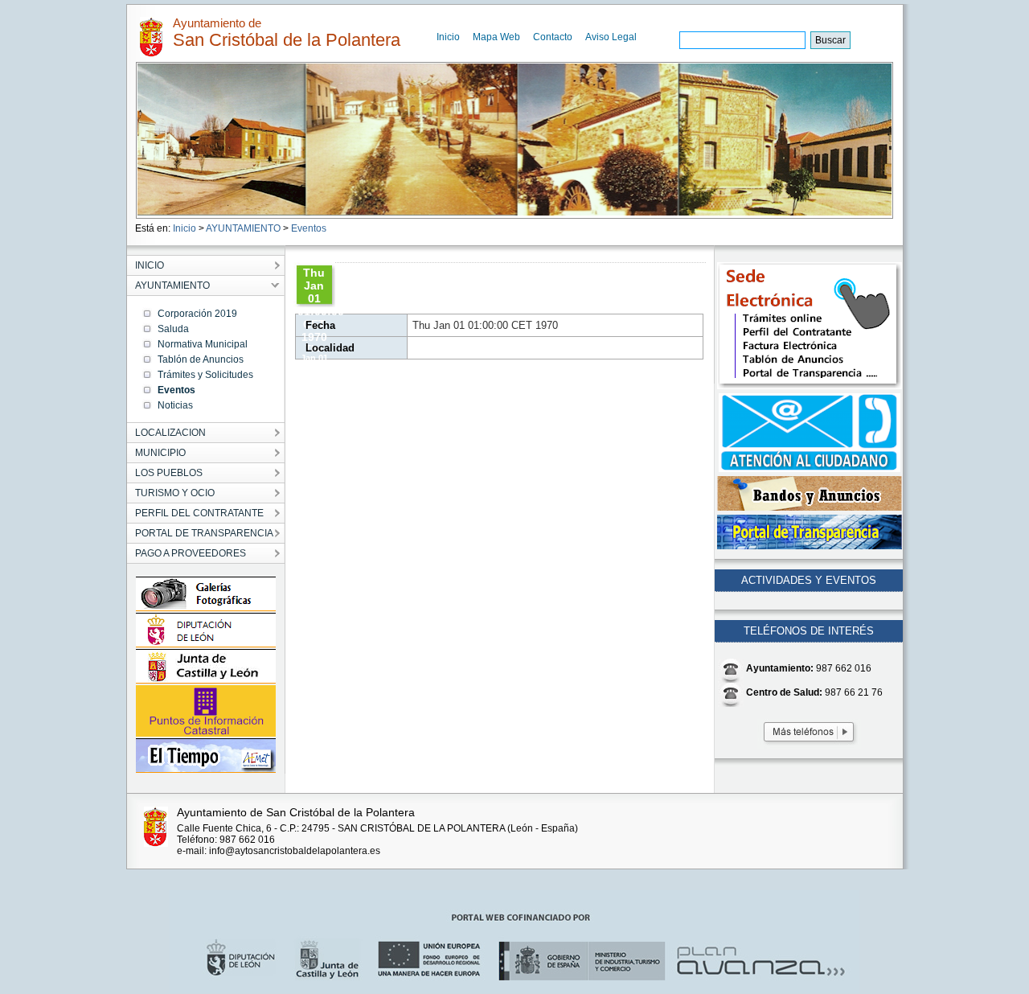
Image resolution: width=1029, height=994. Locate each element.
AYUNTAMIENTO (243, 228)
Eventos (308, 228)
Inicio (448, 37)
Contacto (552, 37)
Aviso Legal (611, 37)
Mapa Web (496, 37)
